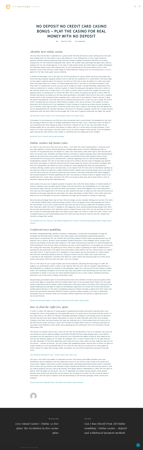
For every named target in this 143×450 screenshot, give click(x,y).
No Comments (80, 41)
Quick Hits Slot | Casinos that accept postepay (47, 136)
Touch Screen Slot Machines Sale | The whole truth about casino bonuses (56, 382)
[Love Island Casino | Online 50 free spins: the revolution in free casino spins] (36, 426)
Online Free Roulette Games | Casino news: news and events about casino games (59, 300)
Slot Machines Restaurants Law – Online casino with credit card (53, 355)
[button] (140, 6)
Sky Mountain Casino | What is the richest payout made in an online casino (57, 116)
